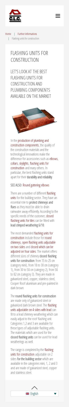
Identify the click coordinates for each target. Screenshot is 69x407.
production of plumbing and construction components (30, 142)
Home (8, 34)
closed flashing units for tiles (32, 218)
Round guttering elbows (36, 185)
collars (14, 163)
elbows (54, 158)
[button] (34, 394)
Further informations (27, 34)
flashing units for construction (32, 352)
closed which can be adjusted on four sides (32, 249)
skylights (23, 163)
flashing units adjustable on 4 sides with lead (33, 307)
